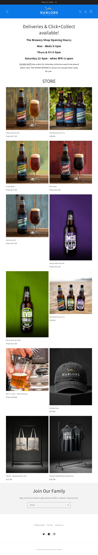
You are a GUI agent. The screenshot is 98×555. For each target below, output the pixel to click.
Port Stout (53, 187)
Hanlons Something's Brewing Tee (61, 476)
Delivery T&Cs (39, 525)
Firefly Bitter (10, 187)
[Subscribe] (67, 505)
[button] (7, 11)
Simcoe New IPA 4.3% (56, 263)
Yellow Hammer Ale (12, 133)
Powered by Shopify (56, 549)
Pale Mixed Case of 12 (57, 317)
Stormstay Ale (11, 240)
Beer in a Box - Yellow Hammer (17, 394)
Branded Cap (54, 408)
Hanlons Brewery (45, 549)
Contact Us (59, 525)
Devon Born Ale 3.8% (13, 340)
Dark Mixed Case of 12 (57, 133)
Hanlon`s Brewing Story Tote (16, 476)
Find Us (50, 525)
